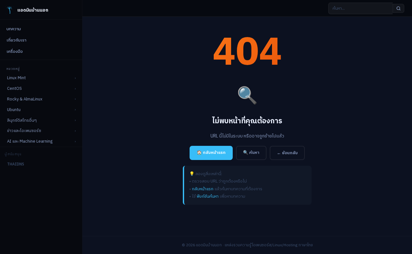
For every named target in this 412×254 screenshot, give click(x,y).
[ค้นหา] (398, 8)
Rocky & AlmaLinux (24, 99)
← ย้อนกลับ (287, 152)
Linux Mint (16, 77)
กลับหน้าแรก (202, 189)
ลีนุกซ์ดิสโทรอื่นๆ (22, 120)
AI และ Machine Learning (29, 141)
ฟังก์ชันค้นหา (208, 196)
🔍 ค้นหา (251, 152)
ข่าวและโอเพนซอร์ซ (24, 130)
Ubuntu (14, 109)
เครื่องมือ (14, 51)
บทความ (13, 29)
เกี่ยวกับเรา (16, 40)
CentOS (14, 88)
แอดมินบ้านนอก (32, 10)
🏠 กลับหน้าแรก (211, 152)
